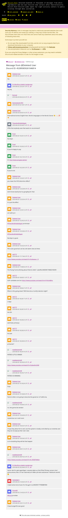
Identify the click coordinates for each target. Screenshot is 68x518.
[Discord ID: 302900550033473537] (9, 350)
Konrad (14, 95)
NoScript (52, 47)
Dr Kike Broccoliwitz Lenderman (22, 84)
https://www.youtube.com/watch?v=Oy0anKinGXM (23, 365)
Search (25, 19)
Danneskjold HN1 (17, 103)
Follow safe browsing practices (18, 47)
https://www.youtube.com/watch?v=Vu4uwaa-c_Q (23, 259)
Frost (14, 134)
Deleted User (20, 62)
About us (40, 12)
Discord (10, 62)
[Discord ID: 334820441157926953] (9, 104)
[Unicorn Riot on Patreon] (30, 15)
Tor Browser (36, 49)
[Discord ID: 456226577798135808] (9, 75)
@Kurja (9, 495)
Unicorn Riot (13, 3)
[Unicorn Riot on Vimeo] (22, 15)
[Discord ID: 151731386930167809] (9, 481)
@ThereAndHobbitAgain (15, 223)
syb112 (14, 254)
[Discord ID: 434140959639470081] (9, 124)
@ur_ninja (12, 15)
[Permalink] (31, 76)
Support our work (27, 12)
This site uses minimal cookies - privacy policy (35, 515)
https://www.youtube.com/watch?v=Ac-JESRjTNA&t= (23, 460)
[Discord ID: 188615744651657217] (9, 135)
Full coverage (13, 12)
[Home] (4, 19)
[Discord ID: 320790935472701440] (9, 96)
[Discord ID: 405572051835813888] (9, 255)
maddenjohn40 (17, 350)
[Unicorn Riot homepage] (4, 4)
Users (19, 19)
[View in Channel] (28, 76)
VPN (44, 49)
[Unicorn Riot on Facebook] (18, 15)
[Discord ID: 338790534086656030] (9, 85)
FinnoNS (15, 490)
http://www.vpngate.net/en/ (18, 160)
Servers (11, 19)
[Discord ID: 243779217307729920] (9, 491)
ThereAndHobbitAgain (19, 123)
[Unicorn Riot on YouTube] (26, 15)
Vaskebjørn (15, 480)
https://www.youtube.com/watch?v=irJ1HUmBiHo (37, 280)
